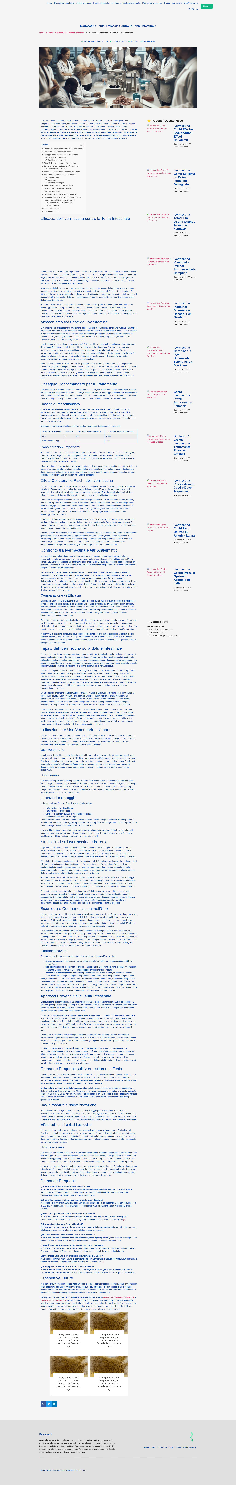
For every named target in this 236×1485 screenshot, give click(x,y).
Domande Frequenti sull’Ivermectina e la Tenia (63, 197)
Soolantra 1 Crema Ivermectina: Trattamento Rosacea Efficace (182, 444)
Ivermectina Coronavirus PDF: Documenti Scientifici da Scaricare (183, 356)
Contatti (178, 1448)
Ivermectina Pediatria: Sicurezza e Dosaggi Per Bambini (182, 310)
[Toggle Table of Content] (80, 145)
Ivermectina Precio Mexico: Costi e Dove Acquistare (184, 486)
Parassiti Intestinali (76, 33)
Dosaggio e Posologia (64, 3)
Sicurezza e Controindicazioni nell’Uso (58, 189)
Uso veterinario (53, 205)
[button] (43, 1404)
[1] (103, 1262)
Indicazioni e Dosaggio (56, 183)
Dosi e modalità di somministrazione (61, 200)
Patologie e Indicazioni (152, 3)
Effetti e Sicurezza (83, 3)
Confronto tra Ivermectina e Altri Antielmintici (61, 166)
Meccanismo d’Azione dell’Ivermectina (58, 152)
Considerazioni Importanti (57, 160)
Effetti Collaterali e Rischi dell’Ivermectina (60, 163)
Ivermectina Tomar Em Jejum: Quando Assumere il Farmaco (184, 221)
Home (49, 3)
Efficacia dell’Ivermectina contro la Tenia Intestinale (63, 149)
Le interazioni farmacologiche (53, 1300)
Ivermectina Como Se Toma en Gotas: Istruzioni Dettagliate (184, 177)
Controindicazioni (54, 191)
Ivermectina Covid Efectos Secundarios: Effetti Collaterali (183, 133)
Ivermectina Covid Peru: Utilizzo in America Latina (184, 530)
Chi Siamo (193, 9)
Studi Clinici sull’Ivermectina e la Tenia (58, 186)
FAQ (171, 1448)
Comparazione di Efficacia (57, 169)
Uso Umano (177, 3)
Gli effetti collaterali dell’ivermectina (118, 1297)
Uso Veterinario (191, 3)
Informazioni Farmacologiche (127, 3)
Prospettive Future (52, 211)
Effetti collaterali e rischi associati (60, 203)
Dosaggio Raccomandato (57, 157)
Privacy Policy (189, 1448)
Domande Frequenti (52, 208)
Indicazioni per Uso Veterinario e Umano (59, 175)
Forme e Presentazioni (103, 3)
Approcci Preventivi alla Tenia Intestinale (60, 194)
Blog (153, 1448)
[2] (124, 1219)
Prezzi (167, 3)
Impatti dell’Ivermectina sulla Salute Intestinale (62, 172)
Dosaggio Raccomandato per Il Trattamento (61, 155)
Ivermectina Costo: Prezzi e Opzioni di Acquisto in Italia (184, 576)
